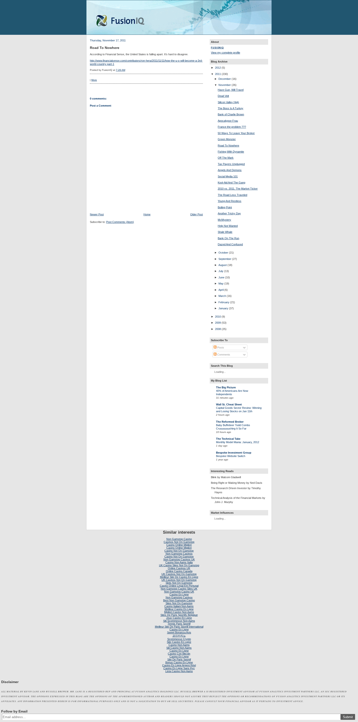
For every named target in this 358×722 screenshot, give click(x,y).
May (221, 283)
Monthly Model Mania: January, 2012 (237, 442)
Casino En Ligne (179, 594)
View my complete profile (225, 52)
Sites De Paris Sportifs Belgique (179, 614)
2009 (218, 322)
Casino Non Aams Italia (179, 562)
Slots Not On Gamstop (179, 582)
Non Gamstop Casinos (179, 553)
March (222, 295)
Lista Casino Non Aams (179, 671)
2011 (218, 74)
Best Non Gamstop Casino (179, 600)
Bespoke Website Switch (230, 456)
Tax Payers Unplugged (231, 164)
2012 (218, 67)
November (224, 84)
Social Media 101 (228, 176)
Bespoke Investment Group (233, 452)
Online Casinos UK (179, 568)
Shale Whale (225, 231)
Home (147, 214)
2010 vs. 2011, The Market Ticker (238, 188)
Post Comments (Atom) (120, 221)
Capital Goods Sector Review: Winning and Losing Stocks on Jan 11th (239, 409)
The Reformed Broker (230, 421)
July (220, 271)
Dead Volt (223, 95)
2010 (218, 316)
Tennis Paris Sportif (179, 623)
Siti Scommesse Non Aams (179, 620)
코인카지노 (179, 635)
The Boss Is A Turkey (230, 108)
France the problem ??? (232, 126)
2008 (218, 329)
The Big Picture (226, 387)
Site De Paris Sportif (179, 659)
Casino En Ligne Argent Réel (179, 665)
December (224, 78)
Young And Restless (229, 201)
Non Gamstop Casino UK (179, 591)
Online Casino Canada (179, 571)
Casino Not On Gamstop (179, 550)
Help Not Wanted (228, 225)
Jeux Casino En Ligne (179, 617)
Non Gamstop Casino (179, 539)
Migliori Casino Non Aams (179, 612)
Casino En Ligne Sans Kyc (179, 668)
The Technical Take (228, 438)
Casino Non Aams (179, 644)
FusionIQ (217, 47)
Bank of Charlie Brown (231, 114)
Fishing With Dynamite (231, 151)
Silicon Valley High (228, 102)
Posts (220, 347)
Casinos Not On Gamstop (179, 541)
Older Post (196, 214)
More (94, 80)
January (223, 308)
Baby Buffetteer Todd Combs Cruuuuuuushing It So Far (233, 427)
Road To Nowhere (104, 48)
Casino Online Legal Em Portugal (179, 585)
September (224, 258)
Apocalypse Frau (228, 120)
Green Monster (227, 139)
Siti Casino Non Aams (179, 647)
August (222, 265)
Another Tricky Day (229, 213)
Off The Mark (226, 157)
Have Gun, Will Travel (231, 89)
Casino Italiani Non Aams (179, 606)
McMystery (224, 219)
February (223, 302)
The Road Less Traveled (232, 194)
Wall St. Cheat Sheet (229, 404)
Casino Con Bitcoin (179, 653)
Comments (223, 354)
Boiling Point (225, 207)
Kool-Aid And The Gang (231, 182)
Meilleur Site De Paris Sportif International (179, 626)
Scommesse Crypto (179, 639)
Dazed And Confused (230, 244)
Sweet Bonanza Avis (179, 632)
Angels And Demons (230, 170)
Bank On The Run (228, 238)
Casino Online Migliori (179, 544)
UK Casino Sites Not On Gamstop (179, 565)
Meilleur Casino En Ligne (179, 609)
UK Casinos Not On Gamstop (179, 574)
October (223, 252)
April (221, 289)
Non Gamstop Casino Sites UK (179, 588)
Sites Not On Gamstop (179, 603)
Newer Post (97, 214)
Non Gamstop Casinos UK (179, 559)
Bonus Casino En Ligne (179, 662)
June (221, 277)
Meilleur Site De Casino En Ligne (179, 577)
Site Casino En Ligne (179, 641)
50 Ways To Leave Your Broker (236, 133)
